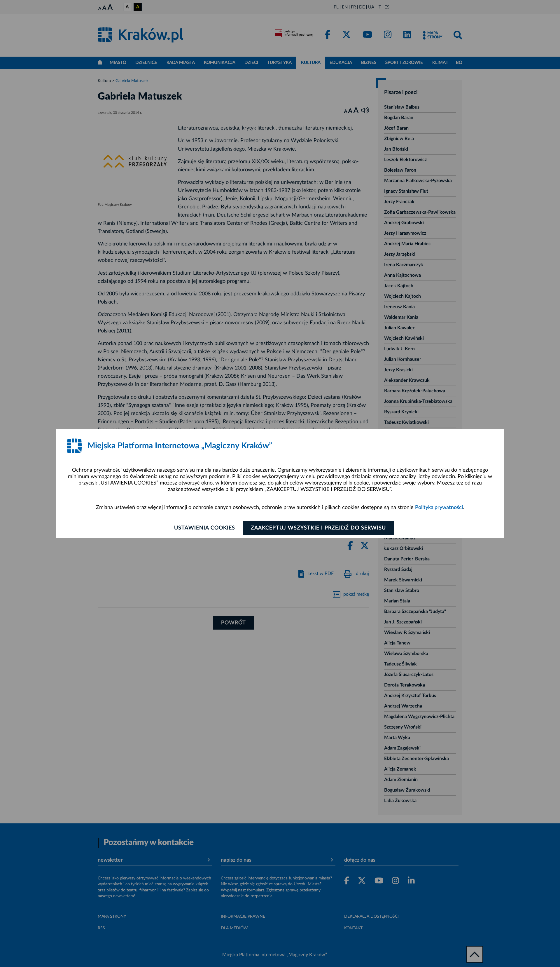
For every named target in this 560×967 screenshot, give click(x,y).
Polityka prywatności (439, 507)
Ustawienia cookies (204, 528)
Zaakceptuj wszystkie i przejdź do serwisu (318, 528)
